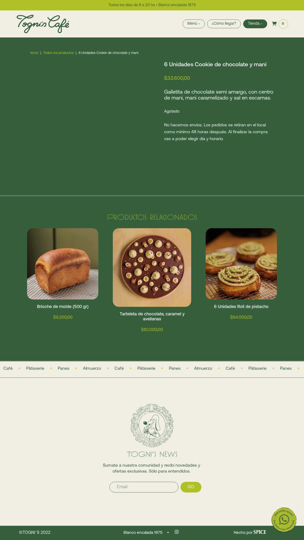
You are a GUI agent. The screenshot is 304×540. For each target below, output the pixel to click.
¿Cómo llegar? (224, 24)
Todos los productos (58, 53)
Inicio (34, 53)
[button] (199, 24)
